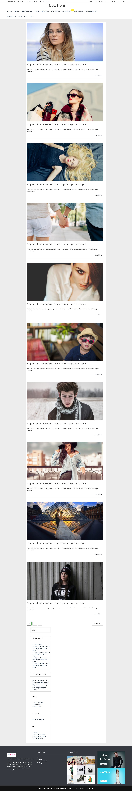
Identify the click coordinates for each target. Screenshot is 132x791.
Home (90, 1)
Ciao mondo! (38, 644)
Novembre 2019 (39, 703)
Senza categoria (39, 719)
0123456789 (12, 1)
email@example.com (24, 1)
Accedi (36, 732)
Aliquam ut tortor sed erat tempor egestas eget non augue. (56, 64)
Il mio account (102, 1)
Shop (108, 1)
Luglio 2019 (37, 706)
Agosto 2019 (38, 704)
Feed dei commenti (40, 736)
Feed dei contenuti (39, 734)
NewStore (81, 788)
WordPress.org (38, 738)
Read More (98, 76)
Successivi (96, 623)
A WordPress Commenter (41, 684)
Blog (95, 1)
